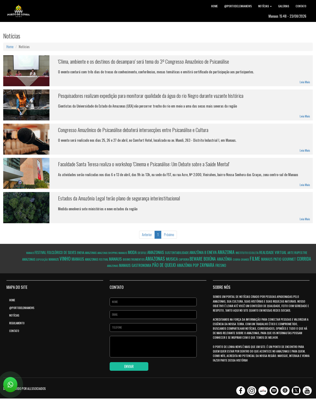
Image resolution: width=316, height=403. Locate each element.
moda (133, 252)
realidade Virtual (273, 252)
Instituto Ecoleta (247, 252)
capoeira (184, 259)
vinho (66, 258)
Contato (301, 6)
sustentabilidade (177, 252)
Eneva (212, 252)
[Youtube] (307, 389)
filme (255, 258)
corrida (304, 258)
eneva (81, 252)
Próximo (169, 234)
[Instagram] (251, 389)
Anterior (147, 234)
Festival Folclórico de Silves (56, 252)
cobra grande (241, 259)
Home (214, 6)
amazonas (91, 253)
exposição (42, 259)
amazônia (225, 259)
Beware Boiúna (203, 258)
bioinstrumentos (134, 259)
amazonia (227, 252)
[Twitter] (296, 389)
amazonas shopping (107, 253)
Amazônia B (198, 252)
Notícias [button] (264, 6)
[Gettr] (262, 389)
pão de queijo (164, 265)
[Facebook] (240, 389)
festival (104, 259)
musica (172, 259)
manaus (30, 253)
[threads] (285, 389)
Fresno (220, 265)
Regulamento (17, 323)
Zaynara (207, 265)
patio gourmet (285, 259)
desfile (142, 252)
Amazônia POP (188, 265)
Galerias (283, 6)
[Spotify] (274, 389)
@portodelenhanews (238, 6)
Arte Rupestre (297, 252)
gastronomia (142, 265)
